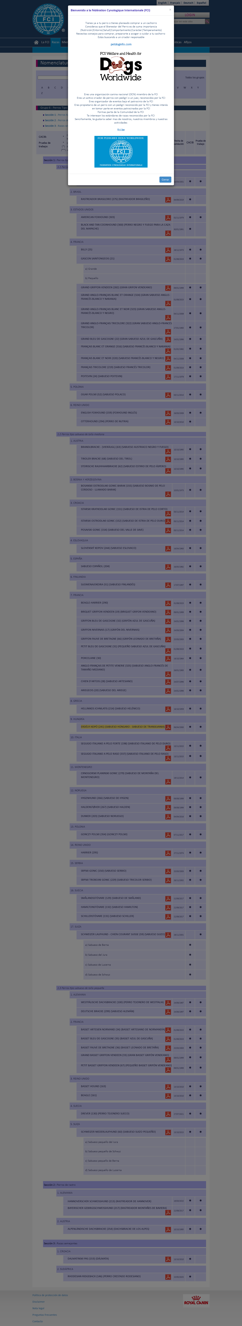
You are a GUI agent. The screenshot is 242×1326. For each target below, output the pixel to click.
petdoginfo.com (121, 44)
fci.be (121, 130)
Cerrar (165, 179)
